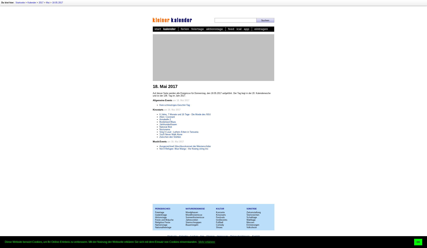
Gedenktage (161, 215)
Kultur (220, 209)
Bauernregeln (192, 225)
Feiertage (197, 29)
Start (157, 29)
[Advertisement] (213, 57)
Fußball (219, 222)
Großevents (221, 220)
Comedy (220, 225)
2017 (41, 2)
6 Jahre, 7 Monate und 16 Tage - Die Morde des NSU (185, 114)
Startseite (20, 2)
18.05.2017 (57, 2)
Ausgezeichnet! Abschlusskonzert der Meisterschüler (185, 146)
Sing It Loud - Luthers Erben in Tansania (178, 132)
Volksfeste (252, 227)
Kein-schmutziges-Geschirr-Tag (174, 105)
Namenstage (161, 225)
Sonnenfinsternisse (195, 217)
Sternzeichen (253, 215)
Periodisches (162, 209)
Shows (219, 227)
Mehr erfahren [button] (206, 241)
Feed (231, 29)
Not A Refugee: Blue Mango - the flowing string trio (183, 149)
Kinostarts (221, 215)
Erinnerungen (253, 225)
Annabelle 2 (165, 119)
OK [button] (418, 242)
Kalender (32, 2)
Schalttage (252, 217)
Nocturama (164, 129)
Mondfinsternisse (194, 215)
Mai (48, 2)
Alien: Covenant (167, 117)
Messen (250, 222)
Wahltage (251, 220)
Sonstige (252, 209)
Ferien (185, 29)
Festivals (220, 217)
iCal (239, 29)
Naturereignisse (195, 209)
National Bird (165, 127)
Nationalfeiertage (163, 227)
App (246, 29)
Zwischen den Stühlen (170, 137)
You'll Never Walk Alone (170, 134)
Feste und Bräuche (164, 220)
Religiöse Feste (162, 222)
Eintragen (261, 29)
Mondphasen (192, 212)
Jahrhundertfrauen (168, 124)
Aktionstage (214, 29)
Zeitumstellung (254, 212)
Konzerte (220, 212)
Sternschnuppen (193, 222)
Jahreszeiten (192, 220)
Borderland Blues (167, 122)
